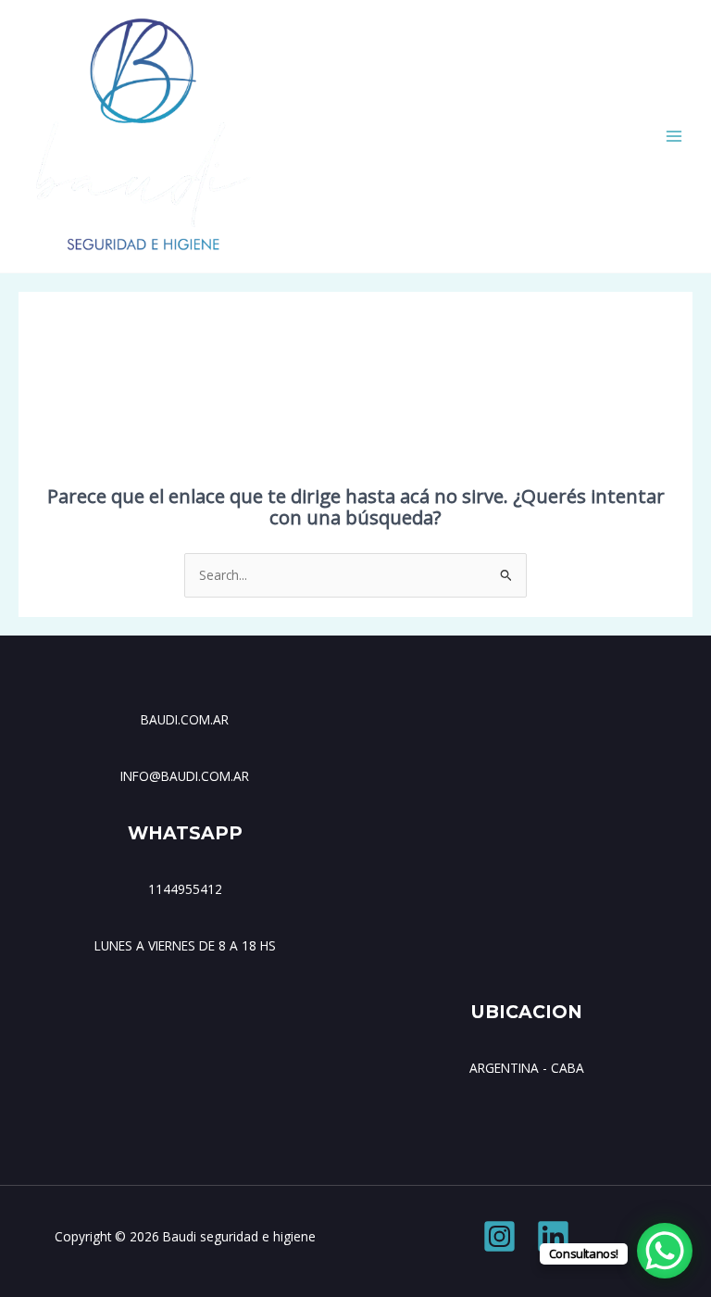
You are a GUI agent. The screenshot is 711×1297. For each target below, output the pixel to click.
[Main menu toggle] (674, 137)
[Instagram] (499, 1236)
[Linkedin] (553, 1236)
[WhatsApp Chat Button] (664, 1250)
